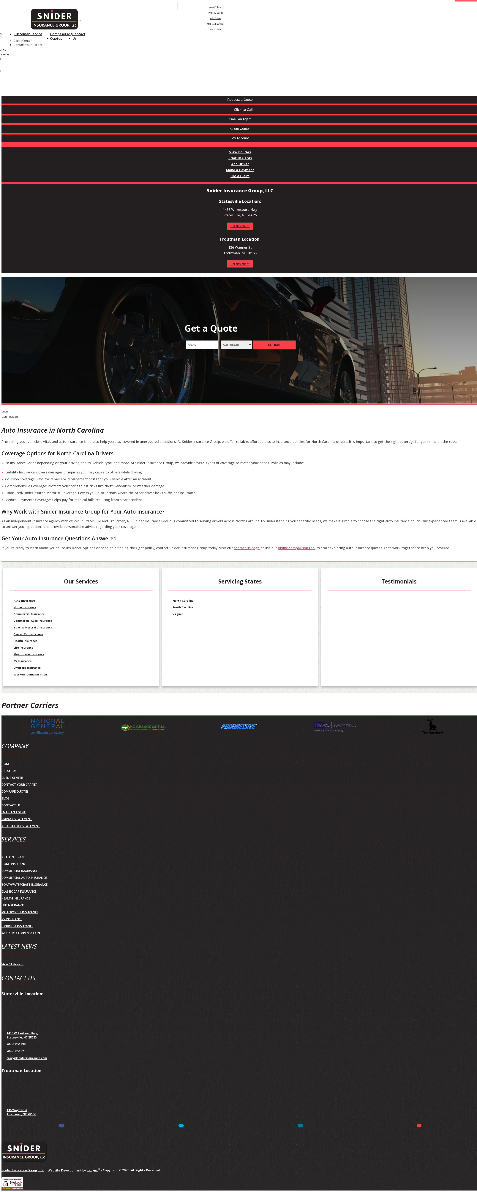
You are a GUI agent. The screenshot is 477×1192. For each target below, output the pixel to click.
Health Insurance (25, 641)
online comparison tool (296, 548)
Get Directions (239, 226)
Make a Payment (216, 24)
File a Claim (216, 29)
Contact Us (78, 36)
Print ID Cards (216, 12)
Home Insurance (25, 607)
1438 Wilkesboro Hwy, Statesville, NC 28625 (22, 1035)
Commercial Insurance (29, 614)
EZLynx (92, 1170)
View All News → (12, 964)
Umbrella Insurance (27, 667)
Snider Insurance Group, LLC (22, 1170)
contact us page (247, 548)
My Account (259, 6)
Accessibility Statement (20, 826)
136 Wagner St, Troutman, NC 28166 (21, 1112)
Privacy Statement (16, 819)
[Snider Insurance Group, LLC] (54, 19)
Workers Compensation (30, 674)
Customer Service (28, 34)
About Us (8, 771)
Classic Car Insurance (28, 634)
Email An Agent (125, 6)
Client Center (23, 41)
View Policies (215, 7)
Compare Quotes (57, 36)
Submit (274, 345)
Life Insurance (23, 647)
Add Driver (215, 18)
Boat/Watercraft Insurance (33, 627)
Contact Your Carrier (28, 45)
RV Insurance (22, 661)
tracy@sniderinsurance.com (27, 1058)
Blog (68, 34)
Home (4, 411)
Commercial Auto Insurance (33, 620)
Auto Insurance (24, 600)
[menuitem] (215, 7)
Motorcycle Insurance (29, 654)
